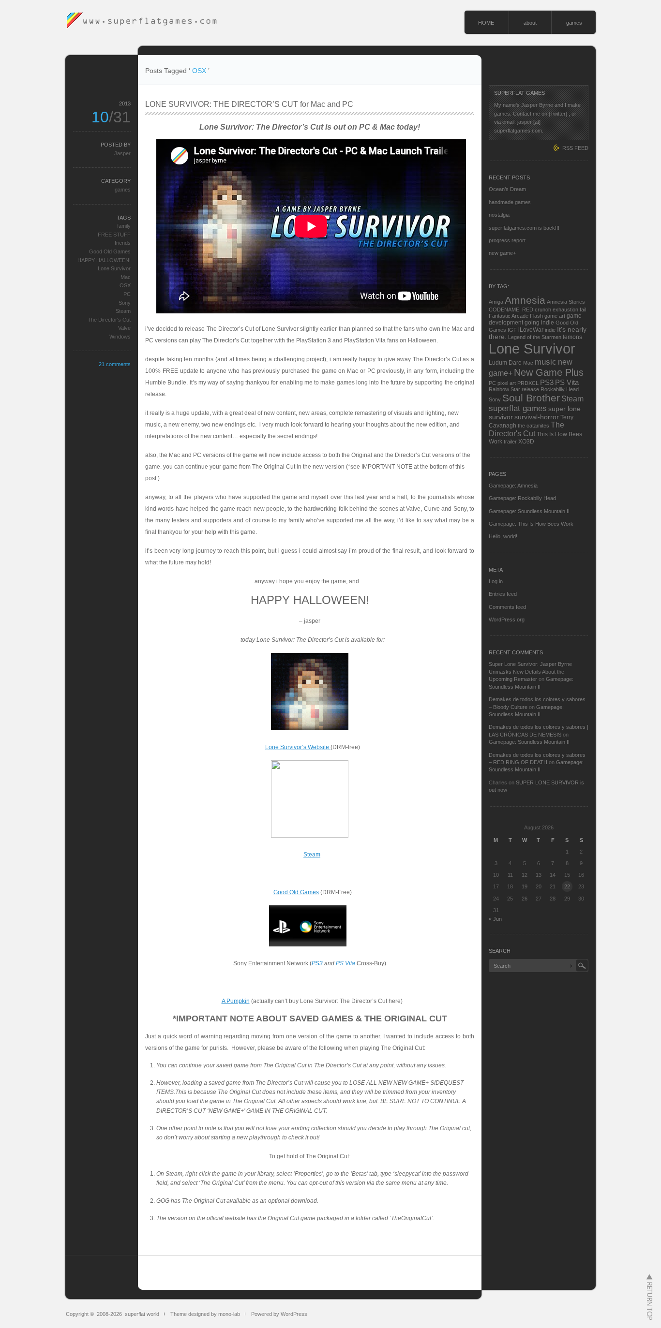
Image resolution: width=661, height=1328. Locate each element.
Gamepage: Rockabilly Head (522, 498)
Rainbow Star (504, 389)
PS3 (317, 963)
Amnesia (525, 300)
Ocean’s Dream (507, 189)
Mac (125, 277)
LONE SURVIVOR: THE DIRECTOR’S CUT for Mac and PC (249, 104)
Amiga (496, 302)
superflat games (518, 408)
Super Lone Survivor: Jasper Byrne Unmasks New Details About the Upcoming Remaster (530, 671)
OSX (125, 285)
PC (127, 294)
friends (123, 243)
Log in (496, 581)
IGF (512, 330)
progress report (507, 240)
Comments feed (507, 607)
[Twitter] (558, 114)
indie (550, 330)
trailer (510, 441)
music (545, 362)
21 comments (115, 364)
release (530, 389)
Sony (125, 303)
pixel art (506, 383)
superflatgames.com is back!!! (524, 228)
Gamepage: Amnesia (513, 485)
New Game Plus (549, 372)
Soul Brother (531, 397)
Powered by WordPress (279, 1314)
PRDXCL (528, 383)
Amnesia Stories (566, 302)
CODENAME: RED (511, 309)
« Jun (495, 919)
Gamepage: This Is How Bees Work (531, 524)
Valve (124, 328)
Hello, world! (503, 536)
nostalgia (499, 215)
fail (583, 309)
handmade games (510, 202)
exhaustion (565, 309)
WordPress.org (507, 619)
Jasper (122, 153)
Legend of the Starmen (534, 337)
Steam (311, 854)
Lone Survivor (114, 268)
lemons (572, 337)
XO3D (526, 441)
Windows (120, 336)
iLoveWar (530, 329)
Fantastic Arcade (508, 316)
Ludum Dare (505, 362)
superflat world (142, 1314)
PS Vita (345, 963)
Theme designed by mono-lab (205, 1314)
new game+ (502, 253)
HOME (486, 23)
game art (554, 316)
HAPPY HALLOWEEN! (104, 260)
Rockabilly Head (560, 389)
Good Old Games (296, 892)
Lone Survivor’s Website (297, 747)
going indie (539, 322)
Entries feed (503, 594)
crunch (543, 309)
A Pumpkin (236, 1001)
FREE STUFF (114, 234)
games (574, 23)
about (530, 23)
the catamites (533, 425)
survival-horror (536, 417)
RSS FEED (575, 148)
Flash (536, 316)
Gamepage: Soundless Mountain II (529, 511)
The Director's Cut (109, 320)
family (124, 226)
